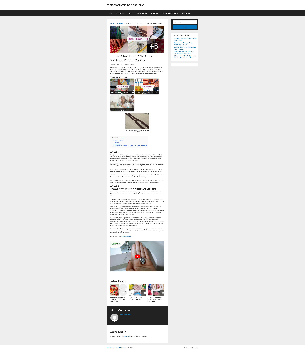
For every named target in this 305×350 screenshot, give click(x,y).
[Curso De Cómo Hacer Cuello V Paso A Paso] (137, 290)
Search (185, 27)
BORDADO (154, 13)
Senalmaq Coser (127, 236)
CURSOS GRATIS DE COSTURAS (126, 5)
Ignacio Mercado (125, 314)
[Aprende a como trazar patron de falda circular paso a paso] (156, 290)
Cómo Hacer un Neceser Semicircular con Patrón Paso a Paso (118, 299)
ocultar (122, 138)
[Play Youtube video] (137, 256)
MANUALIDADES (142, 13)
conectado (127, 336)
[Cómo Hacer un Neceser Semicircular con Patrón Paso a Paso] (118, 290)
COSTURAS (120, 13)
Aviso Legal (186, 13)
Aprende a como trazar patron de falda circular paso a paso (155, 299)
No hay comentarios (129, 64)
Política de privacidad (170, 13)
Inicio (111, 13)
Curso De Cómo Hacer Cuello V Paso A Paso (135, 298)
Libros (131, 13)
